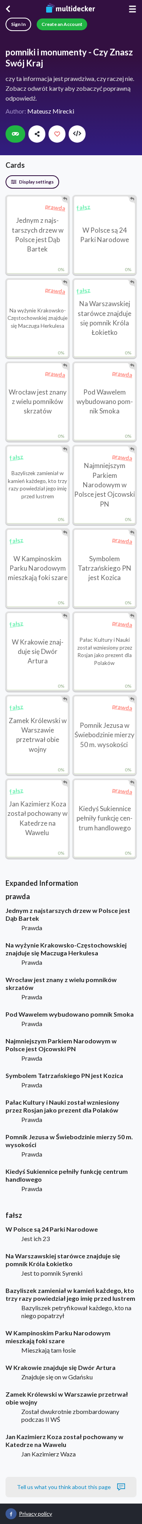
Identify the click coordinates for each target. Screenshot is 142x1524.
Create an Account (61, 24)
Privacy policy (35, 1513)
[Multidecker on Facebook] (11, 1513)
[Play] (15, 134)
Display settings (36, 182)
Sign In (18, 24)
